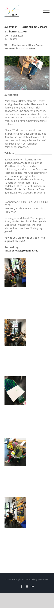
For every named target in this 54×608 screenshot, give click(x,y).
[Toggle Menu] (46, 11)
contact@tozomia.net (25, 250)
